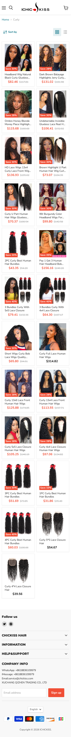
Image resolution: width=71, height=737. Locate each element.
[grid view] (57, 32)
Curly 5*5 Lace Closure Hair (52, 541)
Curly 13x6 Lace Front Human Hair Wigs (17, 401)
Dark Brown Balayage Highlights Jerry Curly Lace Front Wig (51, 78)
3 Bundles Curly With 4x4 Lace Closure (51, 308)
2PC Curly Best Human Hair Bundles (18, 262)
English (34, 709)
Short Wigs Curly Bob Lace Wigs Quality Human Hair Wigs (17, 357)
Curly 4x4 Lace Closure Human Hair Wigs (52, 448)
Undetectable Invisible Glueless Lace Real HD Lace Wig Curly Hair (52, 124)
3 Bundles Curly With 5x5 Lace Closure (17, 308)
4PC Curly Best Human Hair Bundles (18, 541)
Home (5, 19)
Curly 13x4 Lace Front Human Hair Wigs (52, 401)
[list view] (65, 32)
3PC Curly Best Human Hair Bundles (18, 495)
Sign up (56, 693)
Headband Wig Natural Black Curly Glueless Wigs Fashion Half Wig (18, 78)
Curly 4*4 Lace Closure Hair (18, 588)
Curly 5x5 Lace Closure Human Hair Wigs (18, 448)
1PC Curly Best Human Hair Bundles (52, 495)
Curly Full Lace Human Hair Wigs (52, 355)
